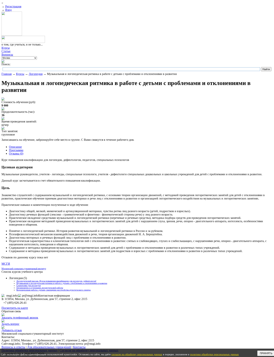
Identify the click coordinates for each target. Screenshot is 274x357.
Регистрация (13, 6)
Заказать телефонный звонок (19, 317)
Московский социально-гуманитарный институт (23, 268)
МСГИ (5, 263)
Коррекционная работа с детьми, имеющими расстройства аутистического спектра (53, 290)
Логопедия (35, 74)
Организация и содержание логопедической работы (39, 288)
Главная (6, 74)
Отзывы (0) (16, 153)
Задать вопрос (10, 323)
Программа (16, 150)
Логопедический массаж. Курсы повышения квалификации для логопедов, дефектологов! (56, 281)
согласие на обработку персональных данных (136, 354)
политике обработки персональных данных (214, 354)
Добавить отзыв (11, 330)
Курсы (20, 74)
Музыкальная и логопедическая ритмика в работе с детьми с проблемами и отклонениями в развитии (61, 283)
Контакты (79, 347)
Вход (8, 9)
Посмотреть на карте (14, 307)
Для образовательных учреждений (49, 347)
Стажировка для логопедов (28, 285)
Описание (15, 146)
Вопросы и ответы (13, 347)
